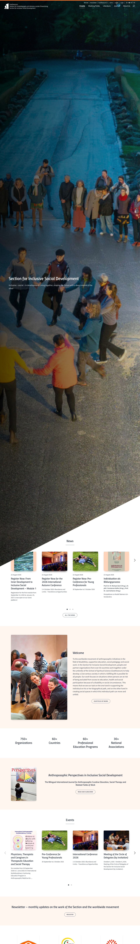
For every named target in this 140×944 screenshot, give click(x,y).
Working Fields (94, 6)
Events (82, 6)
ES (132, 3)
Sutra (111, 3)
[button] (67, 609)
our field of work (101, 701)
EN (129, 3)
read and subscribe (85, 792)
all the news (70, 615)
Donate (86, 3)
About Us (126, 6)
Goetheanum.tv (103, 3)
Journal (117, 6)
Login (122, 3)
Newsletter (93, 3)
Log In (116, 3)
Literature (107, 6)
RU (134, 3)
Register (70, 914)
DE (127, 3)
